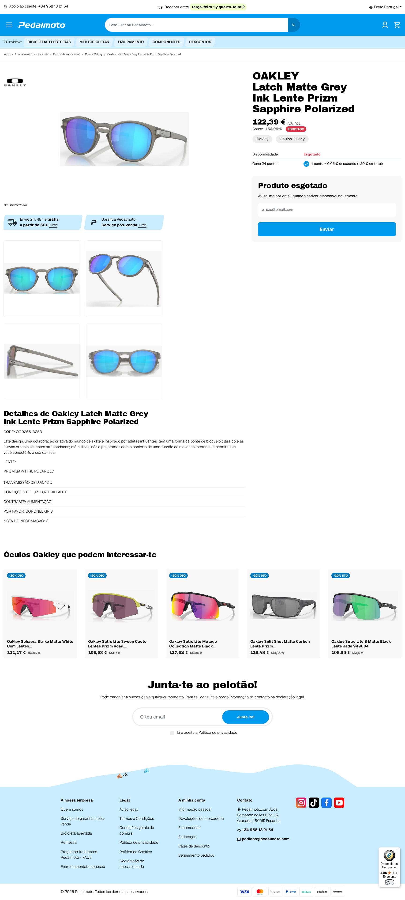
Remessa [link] (69, 842)
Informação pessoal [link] (194, 809)
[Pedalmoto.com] (41, 25)
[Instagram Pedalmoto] (301, 803)
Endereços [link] (187, 836)
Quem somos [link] (72, 809)
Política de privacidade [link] (139, 842)
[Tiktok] (314, 803)
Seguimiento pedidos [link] (196, 855)
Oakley (262, 138)
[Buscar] (294, 25)
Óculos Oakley (292, 138)
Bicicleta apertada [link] (76, 833)
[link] (385, 24)
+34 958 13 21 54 (258, 829)
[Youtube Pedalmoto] (339, 803)
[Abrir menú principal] (9, 24)
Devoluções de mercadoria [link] (201, 818)
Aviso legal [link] (129, 809)
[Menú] (397, 850)
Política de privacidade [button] (218, 732)
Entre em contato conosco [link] (83, 866)
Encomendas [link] (189, 827)
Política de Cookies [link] (136, 851)
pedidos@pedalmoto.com (265, 838)
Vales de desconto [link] (194, 846)
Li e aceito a (207, 732)
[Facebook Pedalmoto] (326, 803)
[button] (385, 6)
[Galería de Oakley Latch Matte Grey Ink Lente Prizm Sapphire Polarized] (124, 138)
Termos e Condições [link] (137, 818)
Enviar (327, 229)
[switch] (389, 882)
